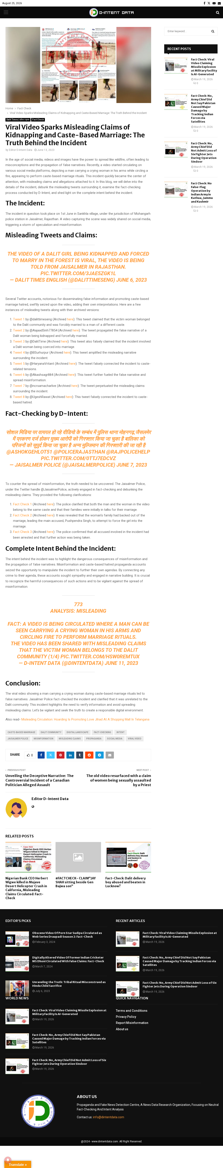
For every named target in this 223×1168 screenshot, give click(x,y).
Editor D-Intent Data (20, 149)
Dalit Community (51, 732)
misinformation (43, 738)
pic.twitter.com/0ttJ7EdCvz (78, 458)
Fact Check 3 (22, 532)
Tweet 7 (19, 386)
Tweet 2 (19, 330)
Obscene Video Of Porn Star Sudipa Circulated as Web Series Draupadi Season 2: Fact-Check (67, 934)
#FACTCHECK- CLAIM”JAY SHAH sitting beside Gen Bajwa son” (76, 882)
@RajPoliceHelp (128, 452)
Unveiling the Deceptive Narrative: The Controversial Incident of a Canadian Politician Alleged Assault (39, 780)
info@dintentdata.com (108, 1117)
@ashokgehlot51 (29, 452)
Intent (121, 732)
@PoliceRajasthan (79, 452)
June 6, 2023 (131, 280)
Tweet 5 (19, 364)
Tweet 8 (19, 397)
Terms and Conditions (131, 1010)
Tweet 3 (19, 341)
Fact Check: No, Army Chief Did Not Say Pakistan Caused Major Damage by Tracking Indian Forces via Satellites (203, 108)
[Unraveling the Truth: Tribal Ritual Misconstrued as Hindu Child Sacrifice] (17, 988)
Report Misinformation (132, 1023)
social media (114, 738)
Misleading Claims (70, 738)
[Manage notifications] (7, 1160)
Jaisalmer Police (18, 738)
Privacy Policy (126, 1016)
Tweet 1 (19, 319)
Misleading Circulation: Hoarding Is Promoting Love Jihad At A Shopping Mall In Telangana (85, 719)
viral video (134, 738)
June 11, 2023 (121, 663)
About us (122, 1029)
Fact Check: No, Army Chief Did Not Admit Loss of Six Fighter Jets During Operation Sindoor (204, 152)
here (69, 319)
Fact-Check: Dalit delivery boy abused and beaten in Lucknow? (125, 882)
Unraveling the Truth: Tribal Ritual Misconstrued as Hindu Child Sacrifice (69, 984)
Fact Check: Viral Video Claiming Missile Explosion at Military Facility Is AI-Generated (204, 67)
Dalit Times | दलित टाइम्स (18, 119)
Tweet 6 (19, 375)
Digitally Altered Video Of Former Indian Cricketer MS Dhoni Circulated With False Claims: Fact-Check (68, 959)
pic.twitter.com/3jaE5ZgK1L (78, 273)
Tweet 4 (19, 352)
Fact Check (38, 119)
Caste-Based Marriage (21, 732)
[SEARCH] (213, 31)
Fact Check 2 (22, 515)
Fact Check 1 (22, 504)
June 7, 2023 (132, 465)
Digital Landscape (77, 732)
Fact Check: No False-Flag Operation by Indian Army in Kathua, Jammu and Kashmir (202, 192)
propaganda (93, 738)
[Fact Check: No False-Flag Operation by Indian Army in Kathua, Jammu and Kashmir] (176, 189)
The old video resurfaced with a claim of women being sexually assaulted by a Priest (118, 780)
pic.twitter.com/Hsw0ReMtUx (100, 657)
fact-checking (102, 732)
